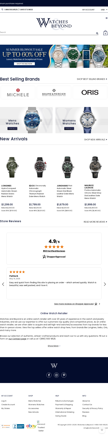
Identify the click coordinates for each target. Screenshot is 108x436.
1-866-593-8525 (100, 425)
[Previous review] (3, 284)
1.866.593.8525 (11, 9)
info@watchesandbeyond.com (96, 428)
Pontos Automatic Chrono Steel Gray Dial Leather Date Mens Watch (93, 192)
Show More (53, 345)
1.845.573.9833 (26, 9)
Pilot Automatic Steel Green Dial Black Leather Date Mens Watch (65, 191)
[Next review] (105, 284)
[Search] (97, 33)
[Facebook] (49, 375)
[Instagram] (56, 375)
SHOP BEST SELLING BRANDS (91, 79)
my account (88, 9)
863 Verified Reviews (54, 251)
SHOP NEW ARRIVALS (94, 139)
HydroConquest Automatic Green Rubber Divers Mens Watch (9, 191)
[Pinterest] (64, 375)
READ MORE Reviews (94, 221)
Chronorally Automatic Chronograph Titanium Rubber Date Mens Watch (37, 191)
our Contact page (17, 338)
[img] (54, 246)
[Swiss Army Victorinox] (91, 92)
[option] (54, 56)
